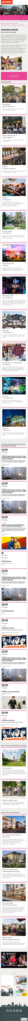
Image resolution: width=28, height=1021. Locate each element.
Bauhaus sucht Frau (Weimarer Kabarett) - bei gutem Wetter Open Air (13, 525)
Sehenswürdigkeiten (6, 25)
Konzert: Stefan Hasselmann (10, 692)
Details (4, 488)
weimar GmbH (19, 1017)
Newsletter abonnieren (8, 1015)
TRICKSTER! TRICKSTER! (8, 628)
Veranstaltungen (14, 21)
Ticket (4, 523)
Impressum (16, 1015)
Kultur (8, 21)
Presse (13, 1017)
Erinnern (14, 25)
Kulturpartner (20, 25)
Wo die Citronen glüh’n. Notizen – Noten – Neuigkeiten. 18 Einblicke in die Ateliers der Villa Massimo (14, 458)
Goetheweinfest (7, 561)
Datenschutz (8, 1017)
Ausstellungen (14, 23)
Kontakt (22, 1015)
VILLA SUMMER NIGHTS (8, 611)
